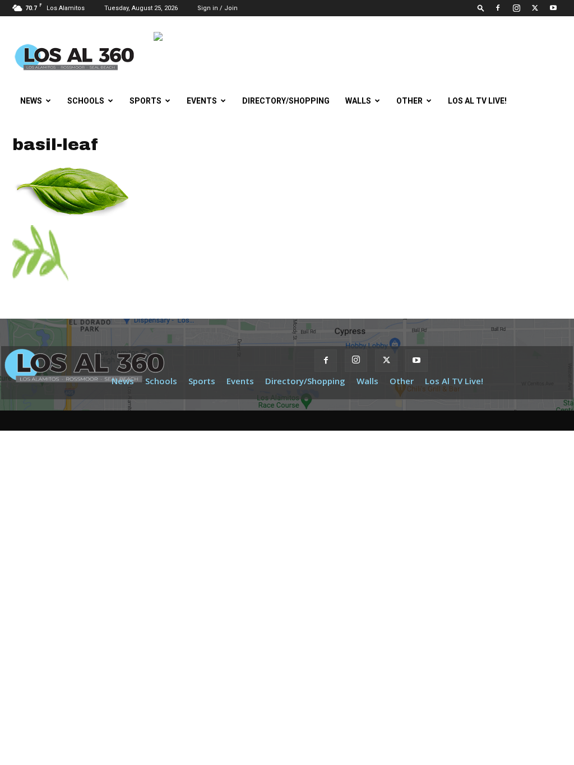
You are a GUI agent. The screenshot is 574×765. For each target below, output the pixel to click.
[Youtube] (553, 8)
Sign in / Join (217, 8)
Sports (145, 100)
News (31, 100)
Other (409, 100)
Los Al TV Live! (477, 100)
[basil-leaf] (70, 213)
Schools (85, 100)
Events (202, 100)
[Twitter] (534, 8)
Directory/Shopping (286, 100)
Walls (358, 100)
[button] (481, 7)
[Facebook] (497, 8)
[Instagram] (516, 8)
